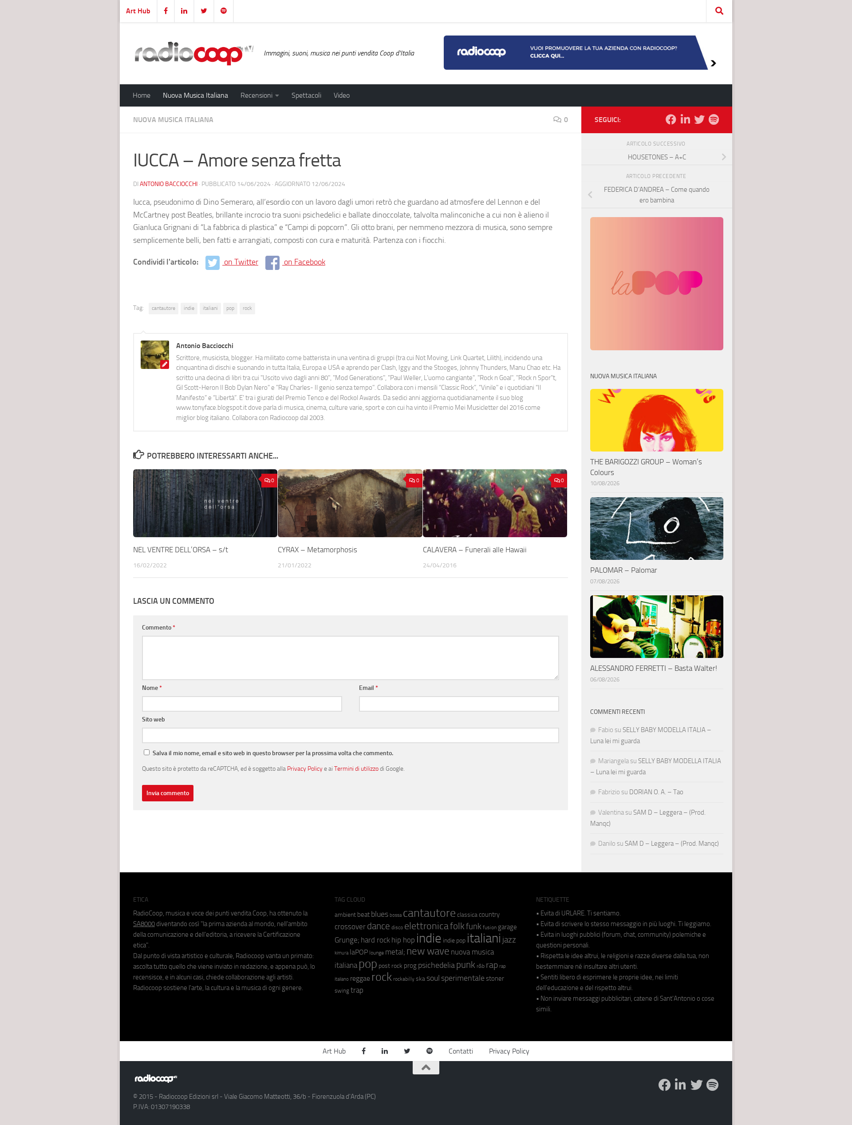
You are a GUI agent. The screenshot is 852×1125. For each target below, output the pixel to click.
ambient (345, 915)
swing (342, 990)
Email (368, 688)
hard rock (375, 940)
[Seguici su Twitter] (699, 119)
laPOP (359, 952)
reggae (360, 978)
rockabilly (403, 979)
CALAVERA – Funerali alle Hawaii (475, 549)
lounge (376, 953)
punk (465, 964)
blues (379, 914)
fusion (490, 927)
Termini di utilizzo (356, 768)
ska (420, 978)
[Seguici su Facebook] (671, 119)
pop (230, 308)
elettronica (426, 926)
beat (363, 915)
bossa (396, 915)
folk (457, 926)
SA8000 (144, 924)
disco (397, 927)
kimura (341, 953)
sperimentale (463, 978)
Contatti (461, 1051)
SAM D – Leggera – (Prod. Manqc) (672, 844)
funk (473, 926)
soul (433, 978)
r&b (481, 966)
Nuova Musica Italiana (195, 95)
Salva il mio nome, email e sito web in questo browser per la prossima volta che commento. (273, 753)
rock (247, 308)
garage (507, 927)
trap (357, 990)
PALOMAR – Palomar (623, 570)
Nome (152, 688)
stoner (495, 978)
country (489, 915)
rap (492, 965)
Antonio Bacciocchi (168, 184)
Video (342, 95)
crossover (350, 926)
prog (410, 966)
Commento (158, 627)
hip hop (403, 939)
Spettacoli (306, 95)
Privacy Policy (305, 768)
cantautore (163, 308)
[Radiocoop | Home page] (194, 53)
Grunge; (347, 940)
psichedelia (436, 965)
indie (189, 308)
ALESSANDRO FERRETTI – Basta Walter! (653, 668)
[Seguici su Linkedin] (685, 119)
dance (378, 925)
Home (141, 95)
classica (467, 915)
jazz (509, 940)
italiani (210, 308)
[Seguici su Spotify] (713, 119)
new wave (428, 951)
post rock (390, 965)
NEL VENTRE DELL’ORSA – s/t (180, 549)
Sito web (153, 719)
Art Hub (138, 11)
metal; (395, 952)
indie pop (454, 940)
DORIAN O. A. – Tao (656, 792)
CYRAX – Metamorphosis (317, 549)
